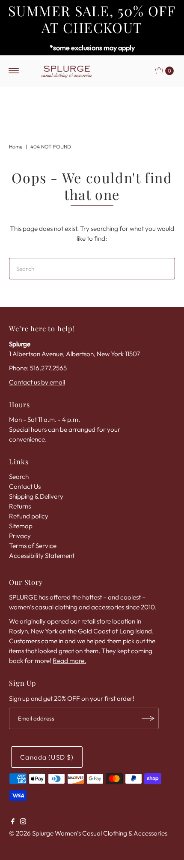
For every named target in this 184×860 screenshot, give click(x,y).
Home (15, 146)
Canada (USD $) (47, 757)
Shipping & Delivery (36, 496)
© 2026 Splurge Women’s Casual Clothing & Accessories (88, 833)
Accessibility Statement (41, 555)
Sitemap (21, 526)
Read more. (69, 661)
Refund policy (28, 516)
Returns (20, 506)
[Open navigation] (14, 71)
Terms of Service (32, 546)
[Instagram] (23, 822)
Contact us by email (37, 382)
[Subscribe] (148, 718)
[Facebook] (13, 822)
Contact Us (25, 486)
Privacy (20, 536)
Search (19, 476)
